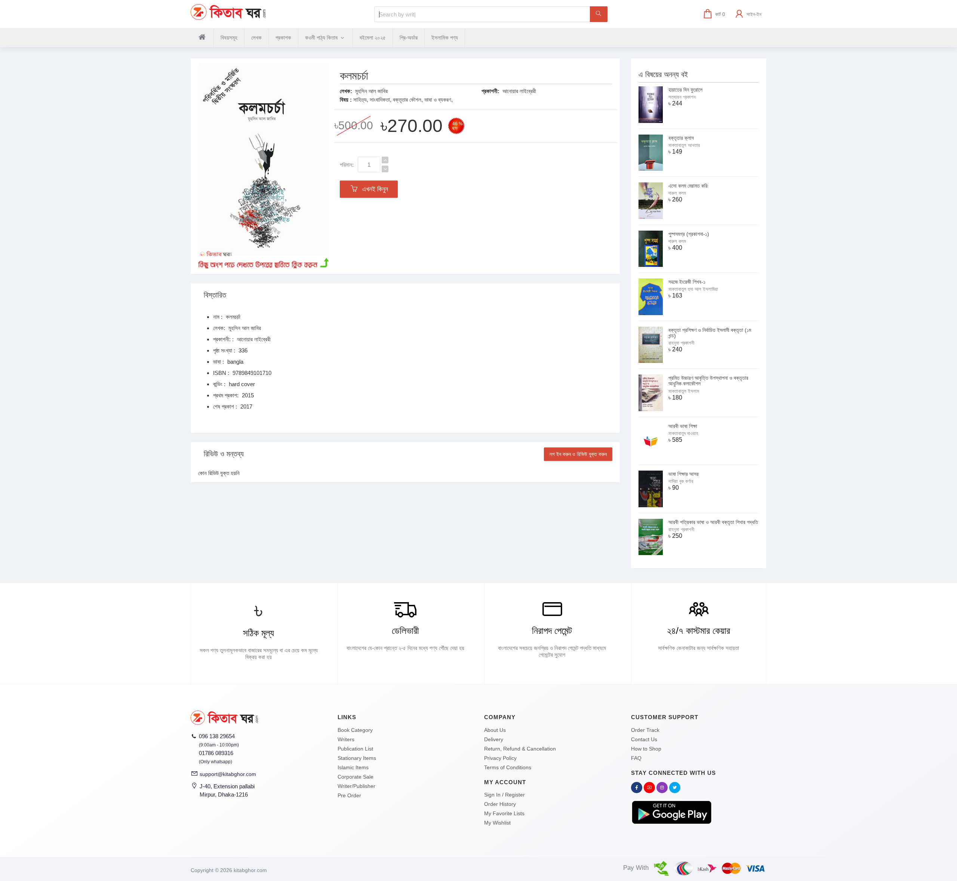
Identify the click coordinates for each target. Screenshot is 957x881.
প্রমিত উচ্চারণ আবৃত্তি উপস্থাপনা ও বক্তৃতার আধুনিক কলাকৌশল (708, 380)
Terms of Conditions (507, 767)
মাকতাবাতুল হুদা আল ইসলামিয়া (693, 289)
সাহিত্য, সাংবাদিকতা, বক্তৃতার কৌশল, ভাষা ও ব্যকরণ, (403, 99)
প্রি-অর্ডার (409, 37)
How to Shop (646, 749)
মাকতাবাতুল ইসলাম (683, 391)
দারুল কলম (677, 193)
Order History (500, 804)
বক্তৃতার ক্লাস (681, 138)
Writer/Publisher (356, 786)
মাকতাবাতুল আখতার (684, 145)
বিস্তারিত (215, 295)
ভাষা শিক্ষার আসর (683, 474)
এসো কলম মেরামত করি (688, 186)
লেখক (256, 37)
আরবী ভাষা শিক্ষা (682, 426)
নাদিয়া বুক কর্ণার (680, 481)
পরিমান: (347, 164)
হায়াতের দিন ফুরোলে (685, 90)
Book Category (355, 730)
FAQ (636, 758)
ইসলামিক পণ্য (444, 37)
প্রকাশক (283, 37)
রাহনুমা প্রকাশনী (681, 343)
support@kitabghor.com (228, 774)
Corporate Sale (355, 777)
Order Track (645, 730)
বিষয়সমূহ (229, 37)
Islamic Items (353, 767)
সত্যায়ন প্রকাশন (682, 97)
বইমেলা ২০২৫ (373, 37)
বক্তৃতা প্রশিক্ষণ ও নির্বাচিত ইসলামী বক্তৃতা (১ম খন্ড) (709, 333)
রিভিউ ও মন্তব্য (224, 454)
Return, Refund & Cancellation (520, 749)
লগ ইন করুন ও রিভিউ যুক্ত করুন (578, 454)
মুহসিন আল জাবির (371, 91)
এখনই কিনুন (373, 189)
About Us (495, 730)
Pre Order (349, 795)
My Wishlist (497, 823)
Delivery (493, 739)
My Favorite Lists (504, 813)
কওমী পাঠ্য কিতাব (322, 37)
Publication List (355, 749)
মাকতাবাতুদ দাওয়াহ (683, 433)
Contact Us (644, 739)
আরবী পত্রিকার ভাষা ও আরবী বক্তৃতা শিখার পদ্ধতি (713, 522)
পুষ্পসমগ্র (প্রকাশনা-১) (688, 234)
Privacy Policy (500, 758)
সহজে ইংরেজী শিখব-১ (686, 282)
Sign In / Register (504, 795)
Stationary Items (357, 758)
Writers (346, 739)
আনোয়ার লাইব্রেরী (519, 91)
